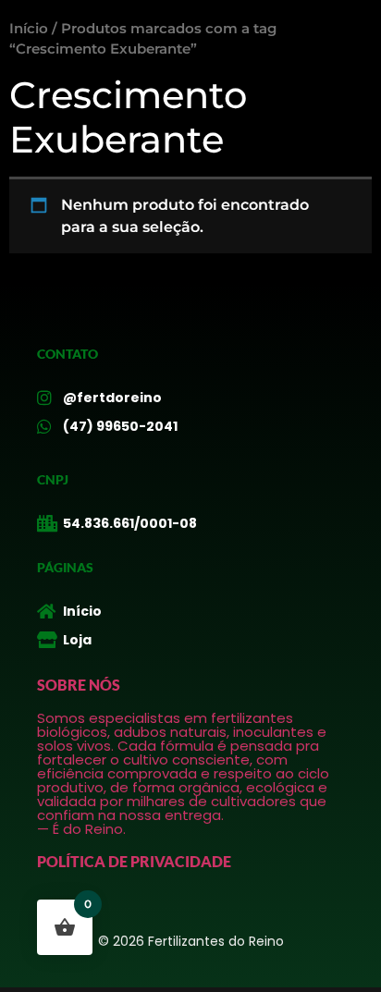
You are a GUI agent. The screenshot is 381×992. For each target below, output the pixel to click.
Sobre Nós (78, 684)
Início (28, 28)
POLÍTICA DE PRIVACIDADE (134, 861)
